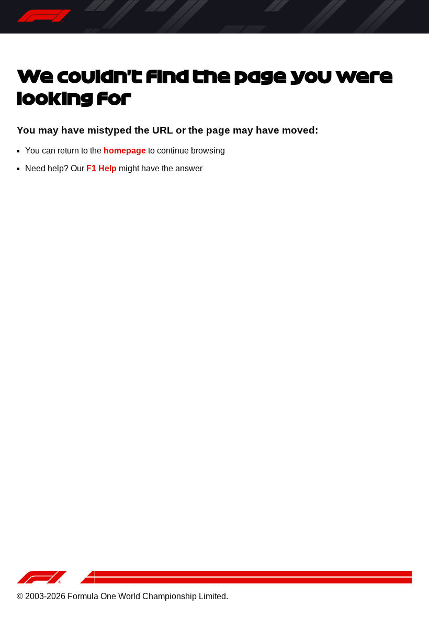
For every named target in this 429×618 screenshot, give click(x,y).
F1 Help (101, 168)
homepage (125, 150)
